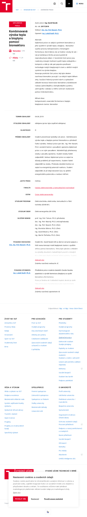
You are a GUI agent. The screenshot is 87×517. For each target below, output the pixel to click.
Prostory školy (10, 327)
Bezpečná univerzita (66, 406)
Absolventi (65, 454)
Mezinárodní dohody (39, 407)
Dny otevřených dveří (40, 331)
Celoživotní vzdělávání (40, 339)
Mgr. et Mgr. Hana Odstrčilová (70, 308)
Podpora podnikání (66, 380)
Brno (6, 347)
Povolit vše (20, 499)
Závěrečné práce (47, 10)
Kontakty (62, 447)
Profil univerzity (64, 391)
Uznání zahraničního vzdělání (69, 362)
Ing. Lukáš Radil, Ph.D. (50, 33)
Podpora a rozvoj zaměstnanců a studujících (70, 429)
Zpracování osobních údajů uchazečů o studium (42, 344)
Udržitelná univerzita (66, 395)
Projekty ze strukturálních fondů (14, 427)
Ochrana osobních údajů (68, 422)
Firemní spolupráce (39, 391)
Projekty (8, 422)
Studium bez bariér (66, 376)
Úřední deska (64, 418)
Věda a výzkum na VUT (13, 391)
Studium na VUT (30, 10)
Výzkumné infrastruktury (14, 410)
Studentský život (11, 343)
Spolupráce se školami (40, 399)
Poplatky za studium (66, 348)
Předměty (62, 323)
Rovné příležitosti (65, 435)
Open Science (10, 418)
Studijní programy (38, 327)
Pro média (63, 451)
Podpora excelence (12, 395)
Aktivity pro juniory (39, 335)
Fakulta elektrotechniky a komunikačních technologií (54, 188)
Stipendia (62, 365)
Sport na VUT (9, 339)
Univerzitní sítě (37, 411)
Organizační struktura (67, 415)
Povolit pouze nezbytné (53, 499)
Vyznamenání (64, 410)
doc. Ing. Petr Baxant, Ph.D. (52, 30)
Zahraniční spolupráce (40, 395)
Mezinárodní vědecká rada (14, 399)
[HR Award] (48, 512)
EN (69, 4)
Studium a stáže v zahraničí (69, 358)
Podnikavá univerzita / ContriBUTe (67, 400)
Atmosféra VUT (10, 323)
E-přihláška (36, 349)
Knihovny (65, 368)
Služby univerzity (38, 403)
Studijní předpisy (65, 344)
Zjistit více (16, 493)
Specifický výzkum (11, 432)
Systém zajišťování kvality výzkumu (14, 404)
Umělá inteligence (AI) (67, 458)
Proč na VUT (36, 323)
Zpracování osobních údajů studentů (69, 353)
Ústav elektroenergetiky (44, 194)
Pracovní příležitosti (69, 424)
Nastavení (35, 499)
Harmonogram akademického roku (66, 332)
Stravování (9, 335)
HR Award (62, 443)
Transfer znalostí (11, 414)
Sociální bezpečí (65, 373)
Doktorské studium (66, 341)
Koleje (7, 331)
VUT (17, 10)
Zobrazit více (39, 260)
